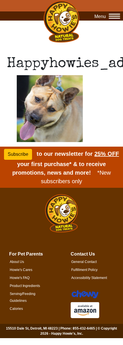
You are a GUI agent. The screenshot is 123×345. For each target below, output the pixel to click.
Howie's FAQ (19, 278)
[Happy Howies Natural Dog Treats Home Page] (61, 21)
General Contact (84, 262)
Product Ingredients (25, 286)
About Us (17, 262)
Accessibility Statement (89, 278)
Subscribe (18, 154)
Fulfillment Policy (84, 270)
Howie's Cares (21, 270)
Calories (16, 309)
